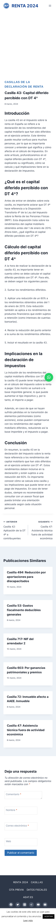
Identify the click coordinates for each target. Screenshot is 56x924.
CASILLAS (37, 882)
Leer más (28, 920)
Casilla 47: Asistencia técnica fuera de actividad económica (42, 530)
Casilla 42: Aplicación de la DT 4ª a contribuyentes (14, 530)
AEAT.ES (28, 897)
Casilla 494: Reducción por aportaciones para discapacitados (26, 577)
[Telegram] (31, 904)
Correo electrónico (17, 825)
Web (8, 841)
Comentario (13, 794)
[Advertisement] (28, 41)
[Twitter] (17, 904)
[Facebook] (10, 904)
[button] (49, 377)
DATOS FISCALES (37, 889)
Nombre (11, 810)
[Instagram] (24, 904)
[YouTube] (38, 904)
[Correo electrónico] (45, 904)
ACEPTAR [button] (48, 916)
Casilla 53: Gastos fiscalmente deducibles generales (24, 610)
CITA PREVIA (16, 889)
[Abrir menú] (50, 5)
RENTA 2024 (20, 882)
